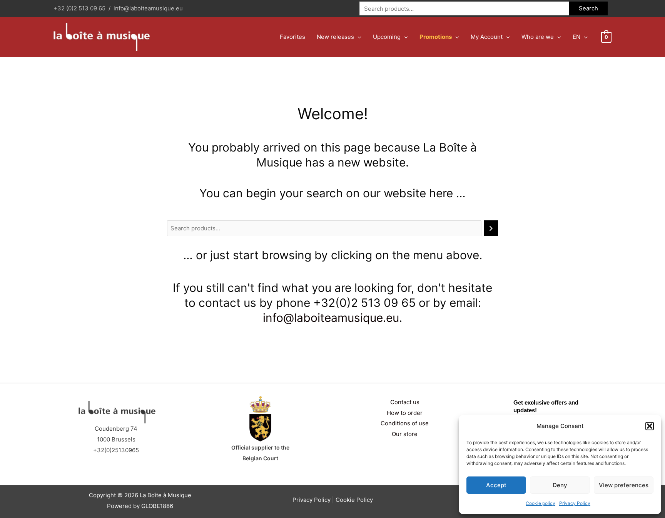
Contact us (404, 402)
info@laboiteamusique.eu (148, 8)
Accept (496, 485)
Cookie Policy (354, 499)
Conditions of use (405, 423)
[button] (649, 426)
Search (588, 8)
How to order (405, 412)
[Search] (491, 228)
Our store (405, 434)
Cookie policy (540, 503)
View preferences (623, 485)
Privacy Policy (574, 503)
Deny (560, 485)
